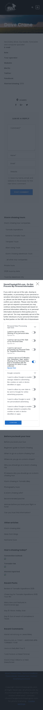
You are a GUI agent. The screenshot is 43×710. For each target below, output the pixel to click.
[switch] (34, 332)
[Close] (38, 284)
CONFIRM (13, 422)
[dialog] (21, 355)
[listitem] (21, 326)
